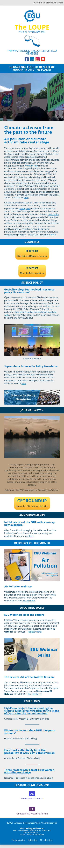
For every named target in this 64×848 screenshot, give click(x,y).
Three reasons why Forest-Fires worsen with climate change (29, 771)
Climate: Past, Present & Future (32, 813)
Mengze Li (25, 208)
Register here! (34, 631)
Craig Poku (53, 214)
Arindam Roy (31, 165)
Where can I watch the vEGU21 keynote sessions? (29, 732)
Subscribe (32, 840)
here (26, 197)
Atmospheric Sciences (32, 798)
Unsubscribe (46, 840)
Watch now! (29, 600)
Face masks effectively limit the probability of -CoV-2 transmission (29, 751)
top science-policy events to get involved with (30, 313)
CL (32, 809)
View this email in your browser (48, 2)
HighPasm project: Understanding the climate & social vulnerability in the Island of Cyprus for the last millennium (31, 710)
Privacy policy (18, 840)
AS (32, 794)
